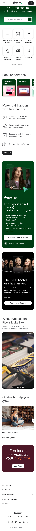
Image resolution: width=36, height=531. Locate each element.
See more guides (8, 438)
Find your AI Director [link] (18, 303)
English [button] (14, 527)
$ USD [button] (21, 527)
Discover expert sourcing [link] (18, 237)
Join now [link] (7, 152)
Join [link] (31, 3)
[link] (8, 522)
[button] (4, 3)
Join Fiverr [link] (18, 466)
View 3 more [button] (17, 65)
